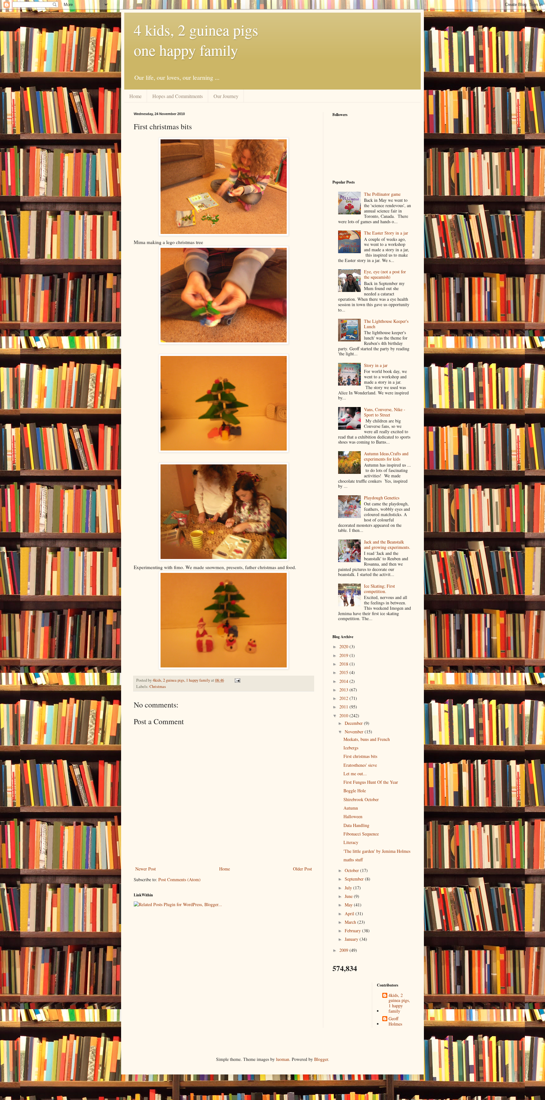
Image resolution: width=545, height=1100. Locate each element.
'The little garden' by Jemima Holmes (376, 851)
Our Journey (226, 96)
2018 (344, 664)
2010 (344, 716)
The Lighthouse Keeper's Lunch (386, 323)
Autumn (350, 808)
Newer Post (145, 869)
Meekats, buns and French (366, 739)
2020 (344, 646)
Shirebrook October (361, 799)
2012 (344, 698)
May (349, 905)
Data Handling (356, 825)
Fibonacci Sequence (361, 834)
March (351, 922)
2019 (344, 655)
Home (135, 96)
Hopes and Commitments (177, 96)
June (349, 896)
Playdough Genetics (381, 498)
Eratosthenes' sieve (360, 765)
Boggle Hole (354, 791)
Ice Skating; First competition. (379, 588)
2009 (344, 950)
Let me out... (355, 774)
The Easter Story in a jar (386, 233)
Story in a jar (376, 365)
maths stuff (353, 860)
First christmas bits (360, 756)
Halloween (352, 816)
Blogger (321, 1059)
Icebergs (350, 748)
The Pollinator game (382, 194)
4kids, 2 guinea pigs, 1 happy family (399, 1003)
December (354, 723)
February (353, 931)
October (352, 870)
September (355, 879)
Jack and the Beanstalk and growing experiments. (387, 544)
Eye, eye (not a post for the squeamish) (385, 274)
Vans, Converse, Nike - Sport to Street (384, 412)
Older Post (302, 869)
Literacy (350, 842)
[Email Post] (237, 680)
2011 (344, 707)
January (352, 939)
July (349, 888)
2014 (344, 681)
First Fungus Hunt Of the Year (370, 782)
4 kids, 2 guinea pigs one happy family (196, 40)
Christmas (157, 686)
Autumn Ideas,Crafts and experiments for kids (386, 456)
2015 (344, 672)
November (355, 732)
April (350, 914)
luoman (282, 1059)
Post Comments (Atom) (179, 879)
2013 (344, 690)
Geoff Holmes (395, 1021)
